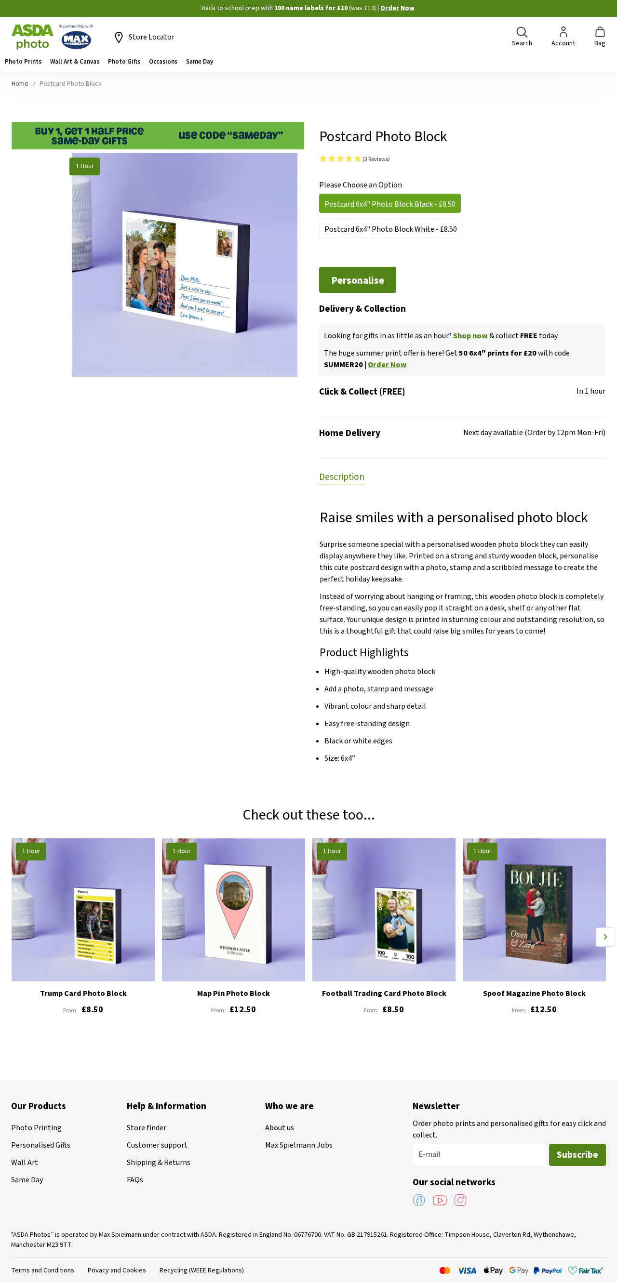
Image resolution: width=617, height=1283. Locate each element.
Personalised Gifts (40, 1145)
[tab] (341, 476)
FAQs (135, 1180)
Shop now (470, 336)
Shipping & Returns (158, 1162)
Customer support (157, 1145)
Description (341, 477)
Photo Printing (36, 1128)
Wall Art (24, 1162)
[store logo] (53, 37)
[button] (462, 159)
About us (279, 1128)
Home (20, 84)
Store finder (146, 1128)
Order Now (397, 8)
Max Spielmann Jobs (299, 1145)
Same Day (27, 1180)
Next (605, 937)
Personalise (357, 280)
